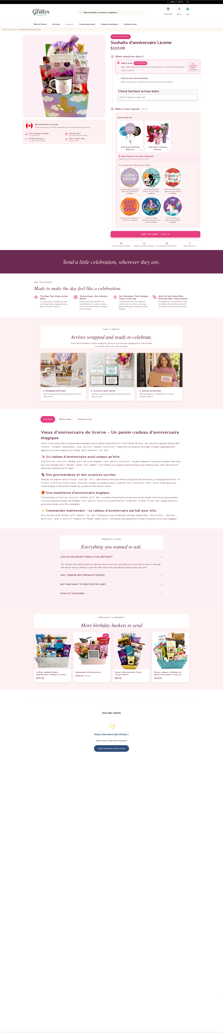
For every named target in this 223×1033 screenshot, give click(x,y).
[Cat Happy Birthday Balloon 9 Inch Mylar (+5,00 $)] (151, 177)
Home (5, 30)
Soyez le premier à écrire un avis (111, 748)
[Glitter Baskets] (46, 12)
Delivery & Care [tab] (85, 419)
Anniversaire (12, 30)
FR (188, 2)
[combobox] (111, 12)
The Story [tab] (47, 419)
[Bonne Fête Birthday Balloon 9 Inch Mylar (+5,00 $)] (172, 177)
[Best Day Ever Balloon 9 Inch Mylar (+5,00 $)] (130, 206)
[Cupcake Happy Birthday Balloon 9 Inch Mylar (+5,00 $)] (130, 177)
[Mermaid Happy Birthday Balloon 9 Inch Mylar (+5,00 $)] (151, 206)
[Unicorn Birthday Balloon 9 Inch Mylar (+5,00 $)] (172, 206)
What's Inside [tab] (65, 419)
